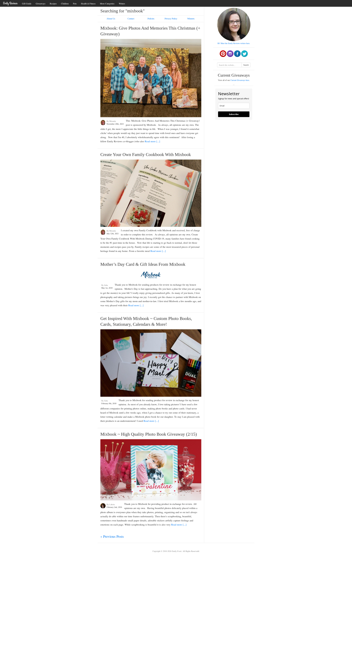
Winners (190, 18)
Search (246, 65)
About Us (111, 18)
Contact (130, 18)
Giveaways (40, 3)
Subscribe (234, 114)
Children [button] (65, 3)
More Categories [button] (107, 3)
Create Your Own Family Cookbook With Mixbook (145, 154)
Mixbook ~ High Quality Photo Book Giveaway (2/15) (148, 434)
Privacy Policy (171, 18)
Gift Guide (26, 3)
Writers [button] (122, 3)
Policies (151, 18)
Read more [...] (152, 141)
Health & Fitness (88, 3)
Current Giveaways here (239, 80)
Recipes (53, 3)
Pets (75, 3)
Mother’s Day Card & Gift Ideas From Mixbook (142, 264)
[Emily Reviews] (10, 3)
